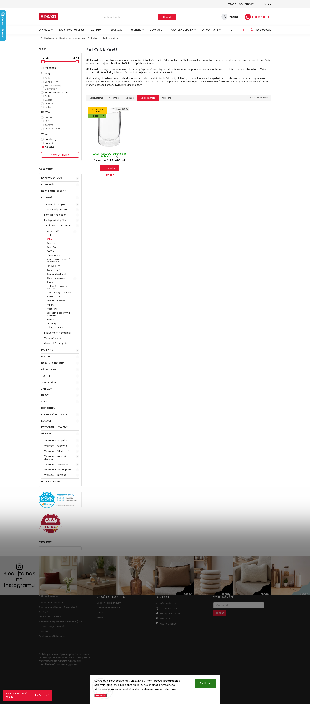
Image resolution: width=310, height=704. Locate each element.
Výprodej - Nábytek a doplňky (56, 458)
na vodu (61, 143)
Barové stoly (53, 296)
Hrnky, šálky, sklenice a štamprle (58, 287)
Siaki (61, 96)
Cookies (43, 631)
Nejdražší (129, 98)
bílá (61, 121)
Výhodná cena (52, 338)
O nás (100, 612)
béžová (61, 125)
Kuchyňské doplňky (55, 220)
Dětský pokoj (49, 369)
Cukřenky (51, 323)
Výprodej (47, 433)
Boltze (61, 78)
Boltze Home (61, 81)
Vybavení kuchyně (54, 204)
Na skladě (61, 67)
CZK (266, 4)
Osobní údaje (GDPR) (51, 626)
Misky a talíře (53, 231)
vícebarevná (61, 128)
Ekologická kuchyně (55, 343)
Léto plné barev (51, 481)
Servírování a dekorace (57, 225)
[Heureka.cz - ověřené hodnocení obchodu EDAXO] (60, 507)
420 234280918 (168, 608)
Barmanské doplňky (57, 274)
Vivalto (61, 103)
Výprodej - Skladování (56, 451)
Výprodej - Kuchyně (55, 445)
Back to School (51, 178)
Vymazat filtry (60, 154)
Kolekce (46, 421)
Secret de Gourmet (61, 92)
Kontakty (44, 612)
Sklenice (51, 243)
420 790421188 (168, 623)
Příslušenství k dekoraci (57, 332)
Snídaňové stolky (56, 300)
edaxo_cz (166, 618)
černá (61, 117)
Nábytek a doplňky (53, 363)
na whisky (61, 139)
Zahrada (46, 388)
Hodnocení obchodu (109, 607)
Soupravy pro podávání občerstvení (59, 260)
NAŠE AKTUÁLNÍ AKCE (53, 191)
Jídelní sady (53, 319)
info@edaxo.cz (169, 603)
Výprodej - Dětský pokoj (57, 469)
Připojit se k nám (170, 613)
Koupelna (47, 350)
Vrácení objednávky (241, 4)
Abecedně (166, 98)
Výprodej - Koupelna (55, 440)
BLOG (100, 617)
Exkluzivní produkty (54, 414)
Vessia (61, 100)
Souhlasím (205, 683)
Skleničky (51, 247)
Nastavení (100, 695)
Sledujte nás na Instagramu (19, 579)
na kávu (61, 146)
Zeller (61, 107)
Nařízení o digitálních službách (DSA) (61, 621)
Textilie (45, 376)
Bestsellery (48, 408)
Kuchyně (46, 197)
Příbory (50, 304)
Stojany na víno (55, 270)
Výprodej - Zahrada (55, 475)
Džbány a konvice (56, 278)
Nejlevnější (114, 98)
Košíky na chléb (55, 327)
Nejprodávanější (147, 98)
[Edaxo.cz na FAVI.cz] (51, 532)
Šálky (49, 239)
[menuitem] (47, 30)
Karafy (50, 282)
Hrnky (49, 235)
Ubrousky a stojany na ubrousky (58, 314)
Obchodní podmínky (51, 602)
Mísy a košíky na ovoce (59, 292)
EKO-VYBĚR (47, 184)
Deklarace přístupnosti (53, 636)
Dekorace (47, 356)
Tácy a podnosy (55, 255)
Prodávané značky (50, 616)
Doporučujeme (96, 98)
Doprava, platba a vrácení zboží (58, 607)
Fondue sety (53, 266)
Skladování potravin (55, 209)
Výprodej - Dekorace (56, 464)
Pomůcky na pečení (55, 214)
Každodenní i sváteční (55, 427)
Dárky (45, 395)
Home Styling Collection (61, 87)
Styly (44, 401)
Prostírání (52, 308)
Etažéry (50, 251)
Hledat (167, 17)
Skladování (48, 382)
